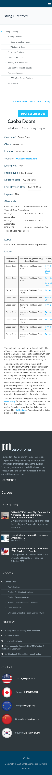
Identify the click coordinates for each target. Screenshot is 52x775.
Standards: (10, 201)
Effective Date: (12, 179)
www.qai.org (9, 401)
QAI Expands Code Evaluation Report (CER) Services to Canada (29, 549)
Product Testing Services (18, 597)
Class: (8, 144)
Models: (8, 251)
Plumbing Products (16, 73)
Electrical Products (16, 57)
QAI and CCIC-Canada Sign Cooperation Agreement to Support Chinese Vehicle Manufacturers (31, 515)
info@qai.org (20, 409)
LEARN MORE (8, 479)
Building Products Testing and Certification (22, 630)
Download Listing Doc (33, 113)
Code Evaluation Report (20, 41)
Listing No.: (10, 165)
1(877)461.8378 (31, 692)
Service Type (10, 581)
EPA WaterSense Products (22, 78)
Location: (9, 151)
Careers (7, 492)
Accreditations (14, 586)
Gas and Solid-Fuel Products (20, 67)
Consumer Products (16, 52)
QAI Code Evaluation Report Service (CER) (26, 612)
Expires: (9, 194)
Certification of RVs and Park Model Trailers (23, 654)
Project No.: (11, 172)
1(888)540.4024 (28, 678)
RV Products (13, 83)
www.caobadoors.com (26, 158)
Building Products (15, 36)
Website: (9, 158)
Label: (7, 239)
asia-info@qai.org (31, 732)
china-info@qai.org (30, 719)
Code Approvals (14, 607)
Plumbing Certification (14, 640)
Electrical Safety (12, 635)
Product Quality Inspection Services (23, 602)
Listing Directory (11, 31)
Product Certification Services (20, 592)
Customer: (10, 137)
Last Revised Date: (15, 187)
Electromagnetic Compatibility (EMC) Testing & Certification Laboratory (22, 647)
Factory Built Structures (18, 62)
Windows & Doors (18, 47)
